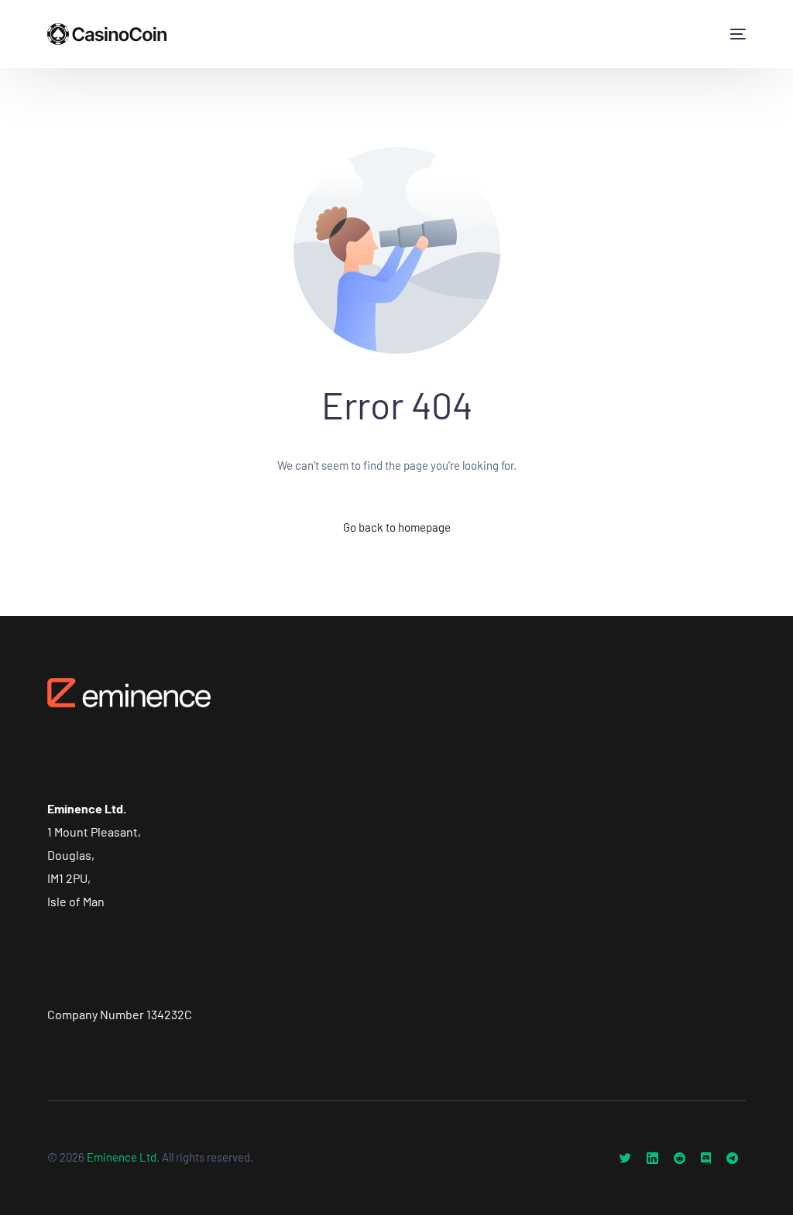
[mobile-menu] (735, 34)
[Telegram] (732, 1158)
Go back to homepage (397, 527)
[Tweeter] (625, 1158)
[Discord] (706, 1158)
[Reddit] (679, 1158)
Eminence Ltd (121, 1157)
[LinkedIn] (652, 1158)
